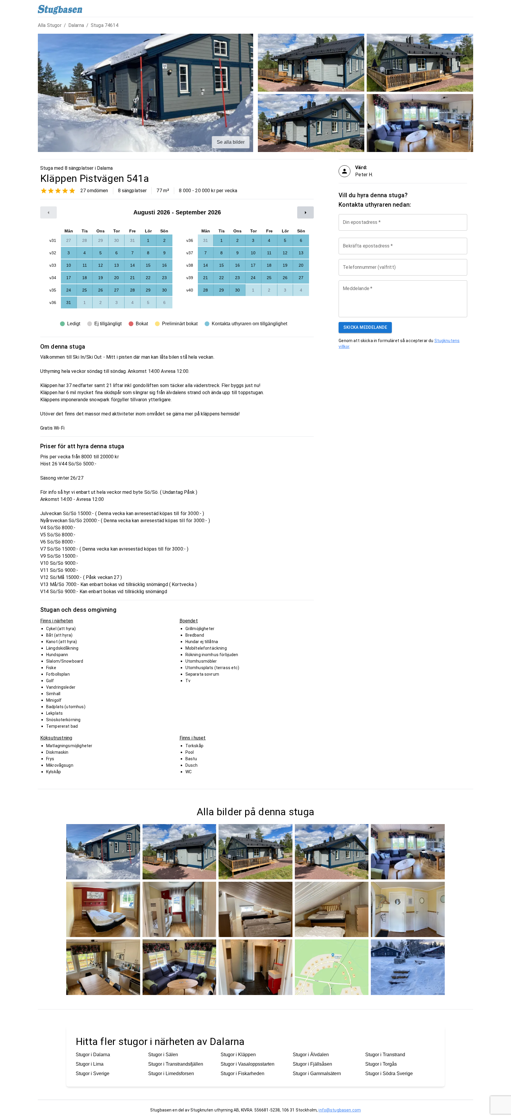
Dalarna (76, 25)
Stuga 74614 (104, 25)
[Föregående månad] (48, 212)
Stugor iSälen (163, 1054)
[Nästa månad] (305, 212)
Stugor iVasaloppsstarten (247, 1064)
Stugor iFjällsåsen (312, 1064)
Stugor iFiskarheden (242, 1073)
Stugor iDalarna (93, 1054)
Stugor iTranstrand (385, 1054)
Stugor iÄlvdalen (311, 1054)
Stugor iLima (90, 1064)
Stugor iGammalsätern (317, 1073)
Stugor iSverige (92, 1073)
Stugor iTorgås (381, 1064)
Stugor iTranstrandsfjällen (175, 1064)
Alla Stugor (50, 25)
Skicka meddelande (365, 327)
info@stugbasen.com (339, 1110)
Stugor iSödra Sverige (389, 1073)
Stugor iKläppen (238, 1054)
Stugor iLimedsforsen (171, 1073)
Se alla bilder (231, 142)
